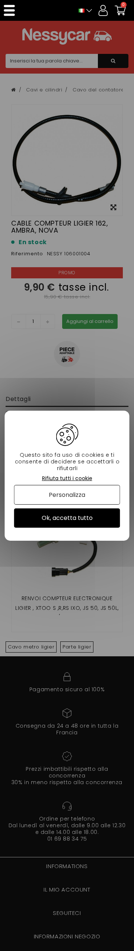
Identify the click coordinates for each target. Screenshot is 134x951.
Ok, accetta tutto (67, 518)
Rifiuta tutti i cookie (67, 478)
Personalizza (67, 495)
